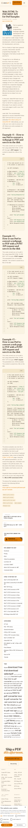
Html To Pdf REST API (7, 21)
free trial (14, 681)
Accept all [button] (7, 825)
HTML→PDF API (18, 772)
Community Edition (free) (5, 782)
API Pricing (16, 786)
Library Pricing (4, 799)
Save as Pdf (7, 654)
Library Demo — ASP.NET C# (18, 800)
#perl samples (18, 503)
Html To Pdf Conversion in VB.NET (12, 606)
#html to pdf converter (8, 497)
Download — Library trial (6, 786)
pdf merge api (12, 726)
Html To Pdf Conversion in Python (12, 597)
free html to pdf (16, 676)
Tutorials (6, 657)
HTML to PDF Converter (10, 632)
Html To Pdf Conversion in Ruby (12, 595)
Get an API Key (17, 788)
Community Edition (8, 570)
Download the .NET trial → (13, 758)
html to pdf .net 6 (17, 683)
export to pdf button (18, 674)
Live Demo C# (7, 561)
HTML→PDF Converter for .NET (6, 778)
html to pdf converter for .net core (13, 699)
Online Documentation (9, 559)
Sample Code (16, 733)
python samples (11, 730)
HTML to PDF (20, 681)
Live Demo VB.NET (8, 564)
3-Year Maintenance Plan (6, 802)
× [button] (25, 807)
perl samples (15, 728)
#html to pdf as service (8, 494)
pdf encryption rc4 (14, 718)
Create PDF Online (5, 772)
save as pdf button (7, 735)
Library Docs (17, 797)
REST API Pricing (8, 586)
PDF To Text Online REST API (11, 611)
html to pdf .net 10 (8, 685)
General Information (9, 629)
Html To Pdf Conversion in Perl (11, 600)
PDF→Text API (17, 778)
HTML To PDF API (7, 457)
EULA (5, 556)
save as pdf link (16, 735)
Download (6, 550)
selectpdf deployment (16, 737)
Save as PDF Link (18, 783)
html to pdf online (12, 708)
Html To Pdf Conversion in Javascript (13, 603)
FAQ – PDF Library (8, 626)
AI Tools (6, 624)
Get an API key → (16, 3)
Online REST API (8, 640)
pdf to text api (7, 728)
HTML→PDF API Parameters (18, 775)
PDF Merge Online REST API (11, 614)
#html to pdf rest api (7, 503)
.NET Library (4, 775)
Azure (5, 667)
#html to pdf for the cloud (9, 500)
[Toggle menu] (24, 3)
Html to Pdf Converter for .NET (11, 567)
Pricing (5, 553)
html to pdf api (14, 688)
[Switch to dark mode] (10, 3)
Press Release (7, 647)
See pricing (13, 763)
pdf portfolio (19, 726)
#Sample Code (6, 505)
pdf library (11, 720)
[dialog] (13, 817)
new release (14, 716)
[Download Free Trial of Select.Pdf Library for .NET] (13, 539)
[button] (13, 822)
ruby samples (7, 733)
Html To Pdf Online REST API (11, 579)
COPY (21, 158)
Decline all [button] (20, 825)
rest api (18, 730)
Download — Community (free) (5, 790)
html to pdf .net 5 (8, 683)
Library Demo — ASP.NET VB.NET (18, 804)
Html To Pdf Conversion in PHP (11, 589)
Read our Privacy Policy (15, 813)
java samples (12, 713)
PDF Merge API (17, 781)
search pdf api (7, 737)
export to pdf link (7, 676)
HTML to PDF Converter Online (11, 635)
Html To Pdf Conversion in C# (11, 608)
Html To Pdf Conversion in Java (11, 592)
